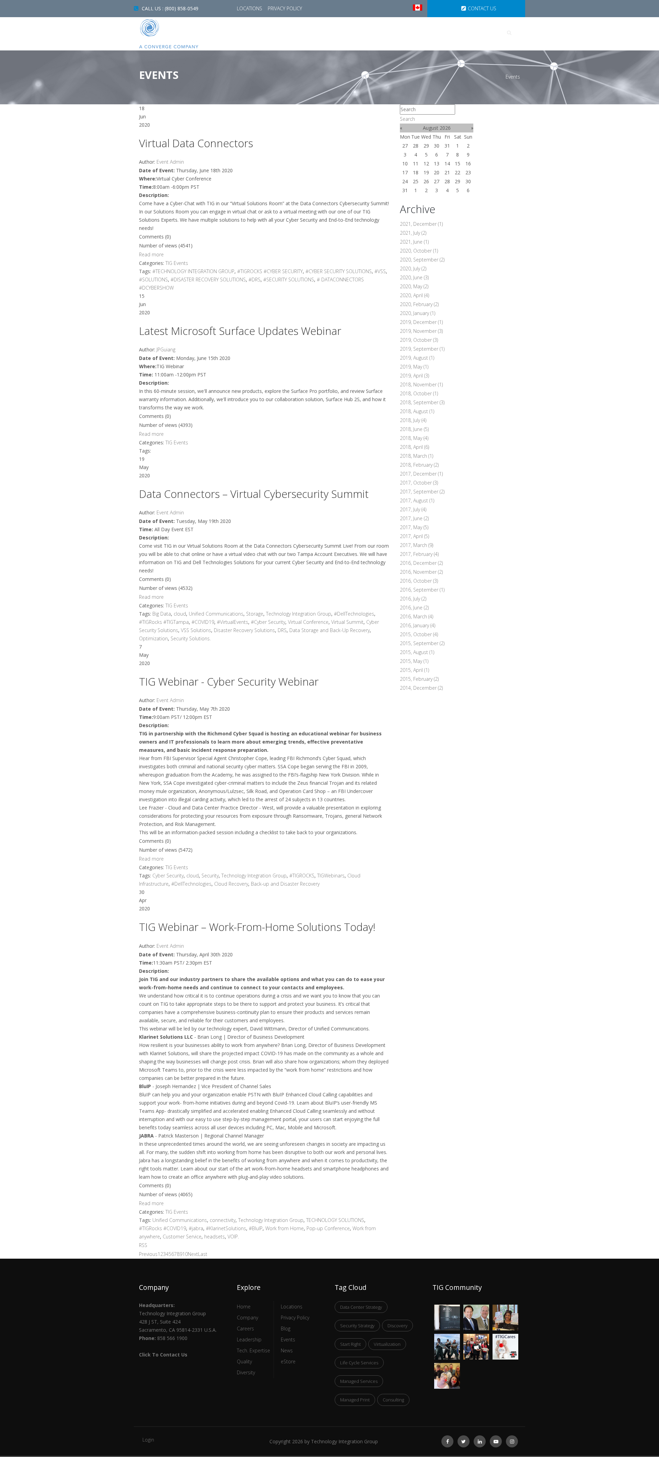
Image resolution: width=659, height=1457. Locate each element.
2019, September (422, 349)
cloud (180, 613)
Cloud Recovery (231, 884)
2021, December (421, 224)
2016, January (417, 625)
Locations (250, 8)
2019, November (421, 331)
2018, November (421, 384)
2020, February (419, 304)
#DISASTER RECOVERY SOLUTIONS (208, 279)
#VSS (380, 271)
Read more (151, 254)
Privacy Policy (285, 8)
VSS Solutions (196, 630)
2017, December (421, 473)
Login (148, 1439)
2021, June (414, 241)
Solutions (409, 32)
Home (268, 32)
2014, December (421, 688)
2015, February (419, 679)
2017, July (413, 509)
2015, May (414, 661)
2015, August (417, 652)
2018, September (422, 402)
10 (185, 1254)
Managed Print (355, 1400)
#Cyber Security (268, 622)
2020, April (414, 295)
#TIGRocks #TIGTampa (164, 622)
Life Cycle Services (359, 1363)
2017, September (422, 491)
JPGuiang (166, 349)
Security (210, 875)
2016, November (421, 572)
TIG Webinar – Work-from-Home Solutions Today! (257, 927)
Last (202, 1254)
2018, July (413, 420)
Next (193, 1254)
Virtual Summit (347, 622)
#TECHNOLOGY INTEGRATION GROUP (193, 271)
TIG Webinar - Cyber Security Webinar (229, 681)
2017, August (417, 500)
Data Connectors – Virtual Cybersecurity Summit (254, 494)
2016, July (413, 598)
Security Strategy (357, 1325)
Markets (366, 32)
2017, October (419, 482)
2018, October (419, 393)
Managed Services (359, 1381)
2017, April (414, 536)
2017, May (414, 527)
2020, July (413, 268)
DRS (282, 630)
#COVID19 (203, 622)
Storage (254, 613)
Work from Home (284, 1228)
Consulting (393, 1400)
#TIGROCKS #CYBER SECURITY (270, 271)
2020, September (422, 259)
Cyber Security (168, 875)
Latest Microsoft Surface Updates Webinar (240, 331)
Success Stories (315, 32)
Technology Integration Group (298, 613)
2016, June (414, 607)
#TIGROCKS (301, 875)
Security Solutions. (191, 638)
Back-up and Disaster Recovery (285, 884)
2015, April (414, 670)
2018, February (419, 465)
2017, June (414, 518)
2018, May (414, 438)
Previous (148, 1254)
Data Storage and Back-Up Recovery (329, 630)
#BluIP (256, 1228)
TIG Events (176, 263)
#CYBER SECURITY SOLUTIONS (338, 271)
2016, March (416, 616)
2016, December (421, 563)
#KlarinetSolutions (226, 1228)
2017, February (419, 554)
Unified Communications (216, 613)
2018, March (416, 456)
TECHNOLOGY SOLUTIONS (335, 1220)
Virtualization (387, 1344)
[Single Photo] (447, 1309)
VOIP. (233, 1236)
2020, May (414, 286)
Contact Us (482, 8)
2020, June (414, 277)
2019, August (417, 357)
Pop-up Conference (328, 1228)
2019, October (419, 340)
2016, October (419, 581)
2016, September (422, 589)
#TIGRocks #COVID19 (162, 1228)
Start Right (350, 1344)
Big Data (161, 613)
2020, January (417, 313)
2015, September (422, 643)
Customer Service (182, 1236)
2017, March (416, 545)
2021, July (413, 233)
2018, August (417, 411)
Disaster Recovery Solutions (244, 630)
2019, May (414, 366)
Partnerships (460, 32)
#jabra (196, 1228)
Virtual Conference (308, 622)
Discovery (397, 1325)
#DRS (254, 279)
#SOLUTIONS (153, 279)
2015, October (419, 634)
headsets (214, 1236)
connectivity (222, 1220)
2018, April (414, 447)
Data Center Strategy (361, 1307)
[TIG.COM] (183, 33)
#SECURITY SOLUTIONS (288, 279)
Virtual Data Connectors (196, 143)
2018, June (414, 429)
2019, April (414, 375)
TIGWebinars (331, 875)
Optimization (153, 638)
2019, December (421, 322)
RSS (143, 1245)
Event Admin (170, 162)
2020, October (419, 250)
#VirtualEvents (232, 622)
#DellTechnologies (354, 613)
